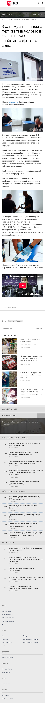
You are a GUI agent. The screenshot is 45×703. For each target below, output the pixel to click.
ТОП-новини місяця (8, 621)
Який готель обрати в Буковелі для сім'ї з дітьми (20, 422)
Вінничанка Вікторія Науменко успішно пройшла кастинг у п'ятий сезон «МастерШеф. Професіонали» (26, 472)
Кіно (3, 636)
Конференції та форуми (31, 642)
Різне (3, 646)
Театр (25, 636)
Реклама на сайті (7, 699)
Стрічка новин (6, 611)
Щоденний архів (7, 684)
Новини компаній (7, 614)
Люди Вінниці (6, 672)
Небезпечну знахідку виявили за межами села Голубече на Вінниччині (31, 375)
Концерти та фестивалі (31, 639)
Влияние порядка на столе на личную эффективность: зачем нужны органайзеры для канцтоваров (26, 559)
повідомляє (14, 102)
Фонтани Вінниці (7, 669)
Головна (4, 19)
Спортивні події (7, 642)
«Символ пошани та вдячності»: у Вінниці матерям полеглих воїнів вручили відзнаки (31, 358)
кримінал (19, 321)
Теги (3, 624)
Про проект (6, 695)
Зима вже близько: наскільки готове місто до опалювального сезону (31, 341)
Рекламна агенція (7, 657)
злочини (11, 321)
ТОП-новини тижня (8, 618)
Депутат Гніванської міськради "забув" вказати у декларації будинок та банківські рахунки (31, 391)
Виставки (5, 639)
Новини (11, 19)
